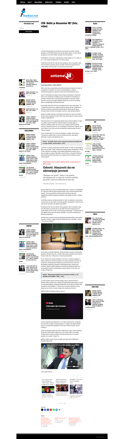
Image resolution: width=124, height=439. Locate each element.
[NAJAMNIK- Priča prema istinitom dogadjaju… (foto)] (76, 389)
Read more (65, 395)
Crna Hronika (38, 2)
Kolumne (66, 2)
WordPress (103, 437)
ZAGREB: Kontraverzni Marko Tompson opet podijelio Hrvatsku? (61, 381)
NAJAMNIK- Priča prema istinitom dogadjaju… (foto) (76, 381)
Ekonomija (58, 2)
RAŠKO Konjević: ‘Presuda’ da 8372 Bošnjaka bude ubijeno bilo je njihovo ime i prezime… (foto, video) (46, 421)
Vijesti (30, 2)
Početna (22, 2)
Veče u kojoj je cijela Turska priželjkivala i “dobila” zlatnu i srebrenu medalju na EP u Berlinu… (48, 382)
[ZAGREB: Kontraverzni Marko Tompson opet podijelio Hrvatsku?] (62, 387)
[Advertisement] (79, 10)
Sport (73, 2)
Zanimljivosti (49, 2)
